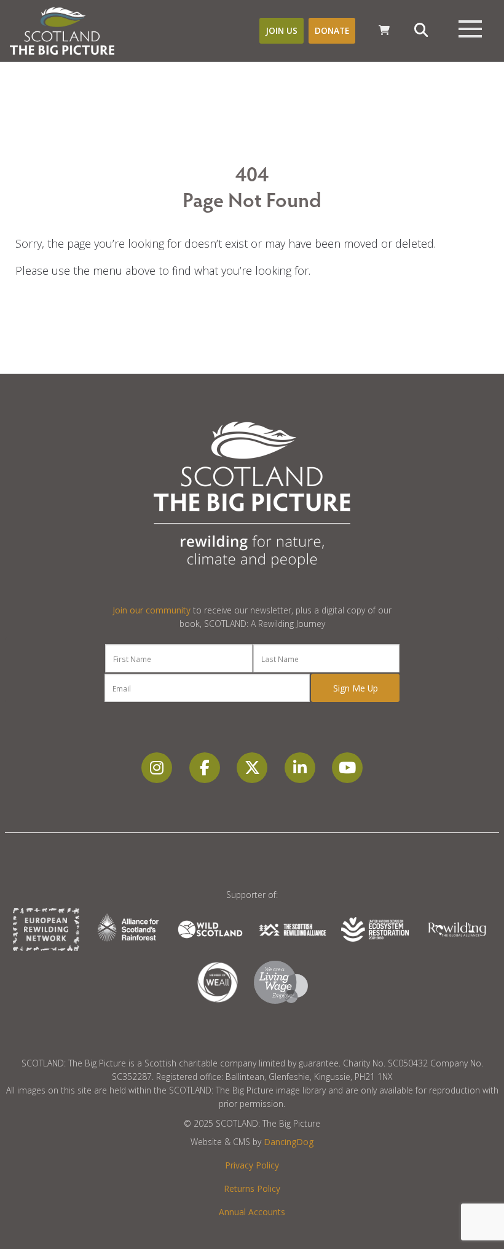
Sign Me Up (355, 688)
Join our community (151, 610)
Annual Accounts (252, 1212)
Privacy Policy (252, 1165)
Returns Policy (252, 1188)
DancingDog (288, 1142)
